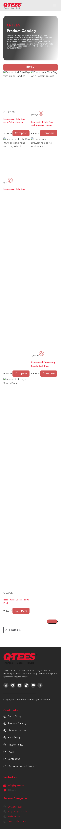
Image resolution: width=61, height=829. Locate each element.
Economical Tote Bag (14, 189)
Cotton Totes (15, 806)
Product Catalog (17, 723)
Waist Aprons (15, 816)
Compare (21, 133)
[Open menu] (54, 6)
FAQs (10, 751)
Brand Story (14, 716)
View (6, 133)
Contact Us (14, 759)
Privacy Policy (15, 744)
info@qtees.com (17, 785)
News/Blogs (14, 737)
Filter (32, 67)
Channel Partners (18, 730)
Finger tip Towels (17, 811)
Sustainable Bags (17, 821)
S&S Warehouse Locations (22, 766)
